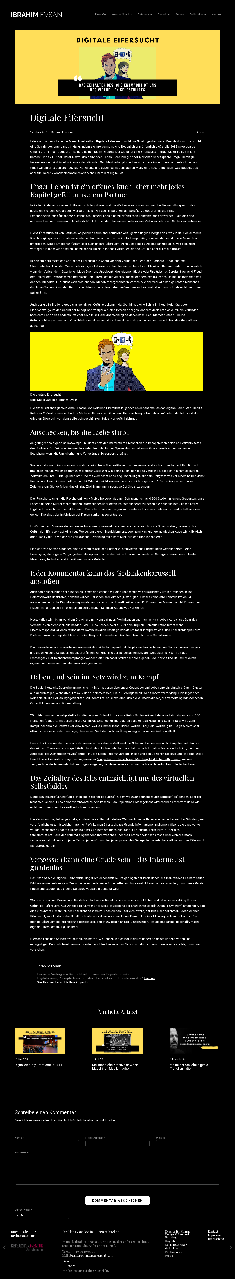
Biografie (170, 1241)
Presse (169, 1255)
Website (161, 1138)
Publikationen (173, 1252)
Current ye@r (23, 1209)
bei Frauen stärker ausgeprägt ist (98, 514)
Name (19, 1138)
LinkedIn (68, 1261)
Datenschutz (216, 1239)
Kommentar (22, 1152)
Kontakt (213, 1231)
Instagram (69, 1265)
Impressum (215, 1235)
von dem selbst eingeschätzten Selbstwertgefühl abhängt (97, 418)
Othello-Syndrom (169, 906)
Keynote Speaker (176, 1244)
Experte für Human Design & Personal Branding (177, 1234)
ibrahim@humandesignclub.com (91, 1255)
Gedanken (171, 1248)
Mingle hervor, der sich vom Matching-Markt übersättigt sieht (138, 759)
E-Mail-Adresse (95, 1138)
